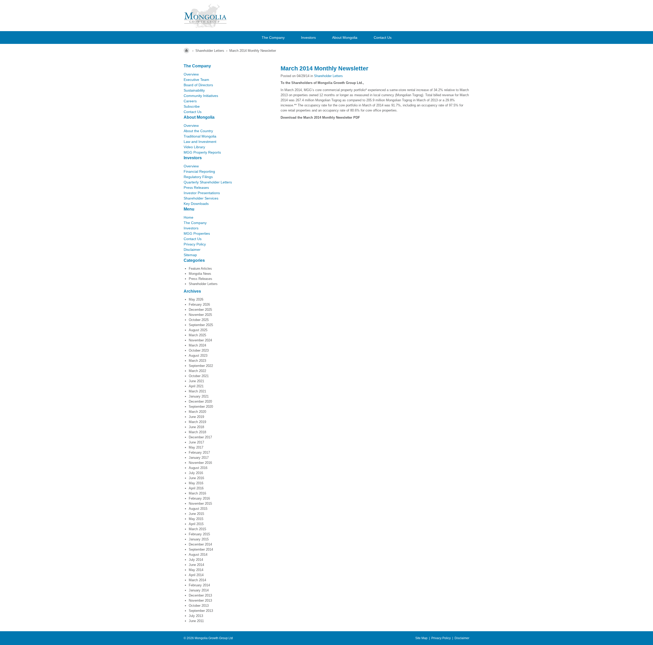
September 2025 (201, 325)
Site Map (421, 638)
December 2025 (200, 310)
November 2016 (200, 463)
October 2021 (199, 376)
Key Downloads (196, 204)
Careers (190, 101)
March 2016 (197, 493)
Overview (191, 74)
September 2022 (201, 366)
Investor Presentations (202, 193)
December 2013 (200, 595)
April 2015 (196, 524)
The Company (273, 37)
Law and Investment (200, 142)
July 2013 (196, 616)
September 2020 (201, 406)
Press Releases (196, 187)
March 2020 (197, 412)
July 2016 (196, 473)
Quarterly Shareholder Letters (208, 182)
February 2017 (199, 452)
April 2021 (196, 386)
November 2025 (200, 315)
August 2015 (198, 509)
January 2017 (199, 458)
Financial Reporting (199, 171)
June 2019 (196, 417)
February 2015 (199, 534)
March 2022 (197, 371)
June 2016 (196, 478)
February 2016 (199, 498)
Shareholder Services (201, 198)
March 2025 (197, 335)
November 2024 (200, 340)
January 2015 (199, 539)
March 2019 (197, 422)
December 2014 (200, 544)
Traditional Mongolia (200, 136)
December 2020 (200, 401)
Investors (308, 37)
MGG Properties (197, 233)
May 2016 (196, 483)
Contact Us (383, 37)
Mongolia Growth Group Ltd (214, 638)
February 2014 (199, 585)
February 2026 (199, 304)
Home (188, 217)
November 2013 (200, 600)
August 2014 (198, 554)
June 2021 (196, 381)
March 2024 (197, 345)
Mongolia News (200, 274)
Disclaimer (192, 249)
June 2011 (196, 621)
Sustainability (194, 90)
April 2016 (196, 488)
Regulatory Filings (198, 177)
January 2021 (199, 396)
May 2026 (196, 299)
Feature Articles (200, 268)
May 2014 (196, 570)
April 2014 (196, 575)
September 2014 (201, 549)
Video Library (194, 147)
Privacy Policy (195, 244)
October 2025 (199, 320)
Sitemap (190, 255)
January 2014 (199, 590)
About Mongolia (344, 37)
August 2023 (198, 355)
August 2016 (198, 468)
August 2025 (198, 330)
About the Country (198, 131)
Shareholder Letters (203, 284)
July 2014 (196, 560)
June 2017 (196, 442)
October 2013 (199, 605)
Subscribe (192, 106)
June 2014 (196, 565)
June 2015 (196, 514)
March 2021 (197, 391)
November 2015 (200, 503)
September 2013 (201, 611)
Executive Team (196, 80)
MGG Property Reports (202, 152)
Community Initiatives (201, 96)
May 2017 (196, 447)
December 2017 (200, 437)
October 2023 (199, 350)
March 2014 (197, 580)
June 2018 (196, 427)
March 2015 (197, 529)
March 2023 (197, 361)
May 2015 (196, 519)
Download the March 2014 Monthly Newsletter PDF (321, 117)
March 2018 (197, 432)
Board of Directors (198, 85)
